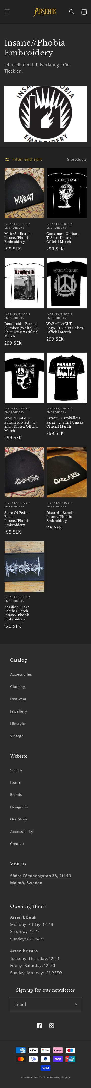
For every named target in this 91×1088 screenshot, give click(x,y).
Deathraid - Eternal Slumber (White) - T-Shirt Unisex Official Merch (22, 330)
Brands (16, 795)
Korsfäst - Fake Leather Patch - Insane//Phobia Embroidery (17, 613)
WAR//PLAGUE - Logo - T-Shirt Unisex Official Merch (64, 328)
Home (15, 782)
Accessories (21, 674)
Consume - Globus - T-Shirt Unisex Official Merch (63, 238)
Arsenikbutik (38, 1077)
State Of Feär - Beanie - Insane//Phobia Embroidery (17, 519)
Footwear (18, 699)
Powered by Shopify (58, 1077)
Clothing (17, 687)
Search (16, 770)
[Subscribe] (75, 1004)
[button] (7, 12)
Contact (17, 844)
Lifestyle (17, 724)
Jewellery (18, 711)
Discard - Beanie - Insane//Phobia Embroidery (61, 517)
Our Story (18, 819)
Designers (19, 807)
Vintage (17, 736)
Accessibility (21, 832)
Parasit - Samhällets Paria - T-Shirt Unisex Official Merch (64, 422)
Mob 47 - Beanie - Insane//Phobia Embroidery (19, 238)
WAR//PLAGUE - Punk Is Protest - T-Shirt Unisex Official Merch (21, 424)
